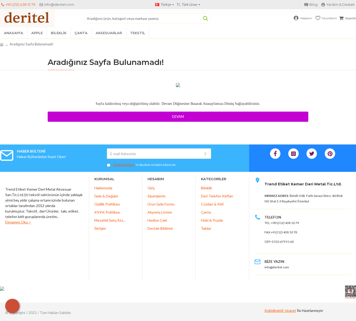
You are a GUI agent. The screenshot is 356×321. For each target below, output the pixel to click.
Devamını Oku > (18, 222)
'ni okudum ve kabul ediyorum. (144, 164)
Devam (178, 116)
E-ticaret (289, 310)
